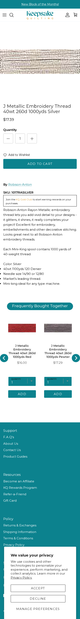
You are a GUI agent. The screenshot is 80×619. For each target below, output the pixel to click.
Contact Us (12, 450)
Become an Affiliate (18, 481)
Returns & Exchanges (19, 525)
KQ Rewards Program (20, 488)
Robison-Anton (20, 184)
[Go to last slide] (4, 358)
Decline (38, 599)
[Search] (13, 14)
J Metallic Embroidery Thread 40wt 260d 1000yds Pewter (58, 351)
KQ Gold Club (24, 199)
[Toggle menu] (4, 14)
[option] (40, 62)
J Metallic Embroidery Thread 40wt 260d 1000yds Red (22, 351)
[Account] (66, 14)
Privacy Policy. (21, 577)
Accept (38, 588)
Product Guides (15, 456)
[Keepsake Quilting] (40, 15)
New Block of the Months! (40, 4)
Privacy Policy (13, 545)
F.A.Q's (8, 437)
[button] (16, 156)
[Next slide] (76, 358)
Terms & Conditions (18, 538)
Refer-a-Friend (14, 494)
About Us (10, 444)
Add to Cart (40, 164)
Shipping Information (19, 532)
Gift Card (10, 500)
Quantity (10, 130)
